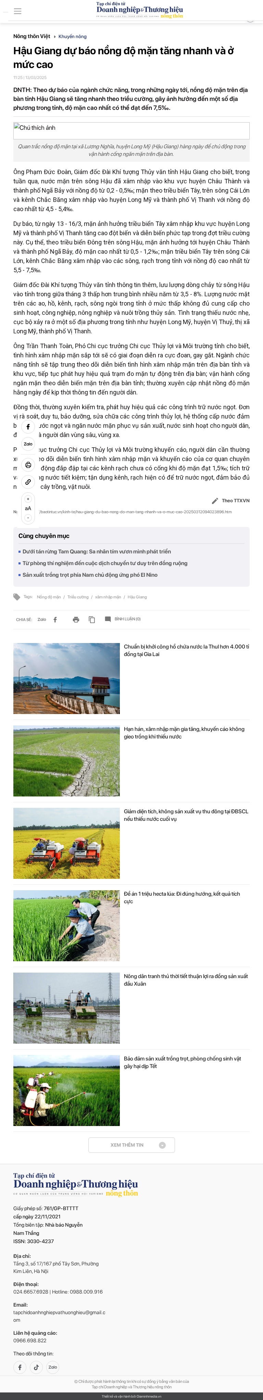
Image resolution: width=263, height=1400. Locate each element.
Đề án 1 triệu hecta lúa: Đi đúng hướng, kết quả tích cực (182, 898)
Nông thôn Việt (32, 36)
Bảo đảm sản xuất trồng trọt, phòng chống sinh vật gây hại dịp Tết (182, 1062)
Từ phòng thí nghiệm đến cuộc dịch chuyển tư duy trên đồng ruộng (105, 563)
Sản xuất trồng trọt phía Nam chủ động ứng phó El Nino (90, 575)
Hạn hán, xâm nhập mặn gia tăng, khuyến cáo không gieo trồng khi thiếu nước (184, 733)
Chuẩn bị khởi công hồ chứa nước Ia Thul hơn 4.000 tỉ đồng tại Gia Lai (186, 650)
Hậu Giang (137, 597)
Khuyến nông (73, 36)
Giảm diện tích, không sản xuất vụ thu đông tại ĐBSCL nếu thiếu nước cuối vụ (186, 815)
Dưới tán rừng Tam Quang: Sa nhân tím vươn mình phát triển (97, 551)
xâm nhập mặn (108, 597)
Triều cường (78, 597)
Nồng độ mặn (49, 597)
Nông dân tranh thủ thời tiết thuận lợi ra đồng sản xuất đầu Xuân (186, 980)
